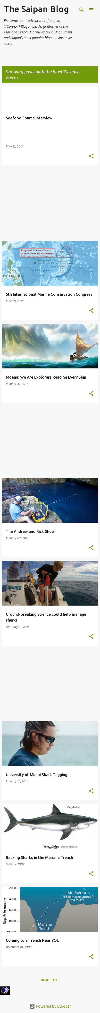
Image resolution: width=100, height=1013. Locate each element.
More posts (50, 980)
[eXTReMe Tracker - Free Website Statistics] (5, 993)
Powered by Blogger (53, 1006)
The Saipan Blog (36, 9)
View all (12, 78)
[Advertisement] (50, 203)
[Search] (81, 10)
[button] (91, 156)
